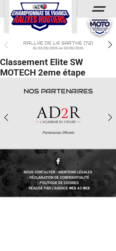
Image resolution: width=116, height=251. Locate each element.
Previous (6, 45)
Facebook (58, 161)
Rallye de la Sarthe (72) (58, 45)
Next (110, 45)
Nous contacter (39, 172)
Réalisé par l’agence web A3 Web (59, 188)
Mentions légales (76, 172)
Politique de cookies (59, 183)
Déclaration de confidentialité (59, 177)
